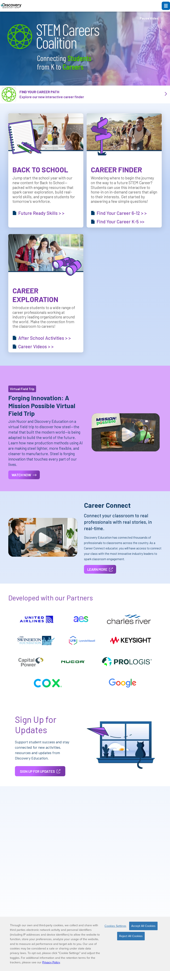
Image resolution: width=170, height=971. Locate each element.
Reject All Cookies (131, 936)
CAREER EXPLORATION (35, 295)
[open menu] (166, 6)
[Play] (128, 434)
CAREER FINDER (116, 169)
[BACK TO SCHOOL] (45, 134)
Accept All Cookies (143, 925)
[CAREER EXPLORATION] (45, 255)
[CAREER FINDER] (124, 134)
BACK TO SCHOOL (40, 169)
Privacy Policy (51, 962)
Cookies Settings (115, 925)
